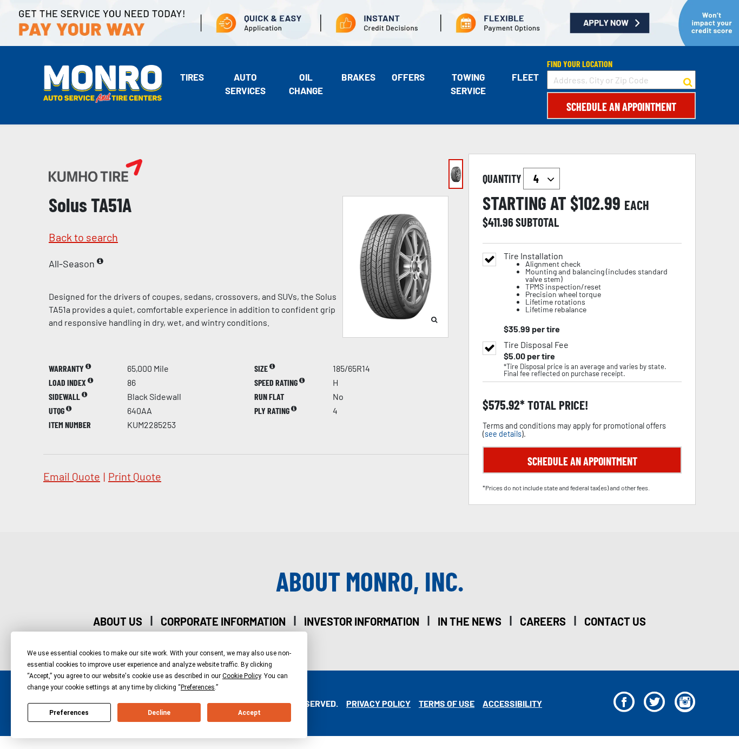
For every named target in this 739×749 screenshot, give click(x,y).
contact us (615, 621)
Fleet (525, 76)
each (636, 205)
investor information (361, 621)
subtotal (537, 222)
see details (503, 433)
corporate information (223, 621)
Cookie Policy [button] (241, 676)
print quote (134, 476)
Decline (159, 713)
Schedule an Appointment (621, 106)
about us (117, 621)
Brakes (358, 76)
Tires (192, 76)
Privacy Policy (378, 703)
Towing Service (468, 83)
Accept (249, 713)
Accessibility (512, 703)
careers (543, 621)
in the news (470, 621)
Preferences (69, 713)
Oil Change (306, 83)
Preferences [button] (198, 687)
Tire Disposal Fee (536, 344)
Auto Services (245, 83)
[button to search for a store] (688, 80)
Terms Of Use (446, 703)
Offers (408, 76)
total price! (556, 405)
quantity (503, 178)
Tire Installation (586, 283)
